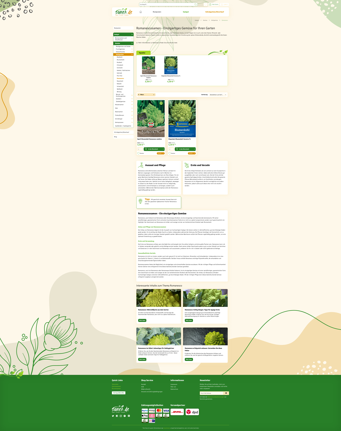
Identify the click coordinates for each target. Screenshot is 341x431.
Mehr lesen (142, 320)
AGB (142, 387)
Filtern (142, 94)
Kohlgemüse (120, 54)
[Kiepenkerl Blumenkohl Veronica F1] (171, 65)
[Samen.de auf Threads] (130, 416)
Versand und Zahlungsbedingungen (152, 392)
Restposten (117, 28)
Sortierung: (204, 94)
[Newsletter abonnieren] (226, 393)
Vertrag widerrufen (118, 393)
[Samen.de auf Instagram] (121, 416)
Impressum (173, 384)
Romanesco (120, 78)
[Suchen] (196, 4)
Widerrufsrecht (145, 389)
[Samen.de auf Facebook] (117, 416)
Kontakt (143, 384)
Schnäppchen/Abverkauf (121, 132)
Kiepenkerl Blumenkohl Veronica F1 (170, 76)
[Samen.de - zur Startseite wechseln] (123, 12)
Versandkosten (166, 428)
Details (159, 153)
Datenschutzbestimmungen (216, 397)
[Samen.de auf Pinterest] (125, 416)
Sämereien (115, 384)
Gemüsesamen (116, 386)
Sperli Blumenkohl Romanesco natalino (148, 76)
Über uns (173, 387)
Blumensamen (116, 388)
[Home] (141, 12)
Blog (115, 137)
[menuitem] (168, 4)
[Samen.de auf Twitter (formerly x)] (113, 416)
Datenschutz (174, 389)
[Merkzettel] (206, 4)
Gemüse (117, 43)
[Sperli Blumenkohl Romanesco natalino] (148, 65)
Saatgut (116, 34)
